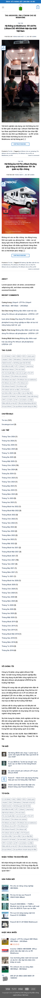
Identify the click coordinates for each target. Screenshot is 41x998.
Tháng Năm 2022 (8, 535)
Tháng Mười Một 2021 (10, 552)
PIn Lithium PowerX (8, 386)
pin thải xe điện (7, 393)
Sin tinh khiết (22, 396)
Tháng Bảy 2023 (8, 486)
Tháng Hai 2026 (8, 441)
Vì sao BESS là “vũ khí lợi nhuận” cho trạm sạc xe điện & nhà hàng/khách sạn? (22, 764)
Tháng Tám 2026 (8, 437)
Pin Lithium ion (22, 383)
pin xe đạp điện (27, 393)
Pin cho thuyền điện (8, 373)
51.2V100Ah (6, 356)
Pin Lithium (14, 265)
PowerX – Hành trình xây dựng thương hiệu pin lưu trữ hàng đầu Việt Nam (23, 779)
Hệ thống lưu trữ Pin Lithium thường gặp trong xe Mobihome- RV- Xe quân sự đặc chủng (21, 166)
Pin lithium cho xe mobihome (27, 379)
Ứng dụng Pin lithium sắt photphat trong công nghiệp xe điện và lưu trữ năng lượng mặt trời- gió (20, 322)
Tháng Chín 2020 (8, 589)
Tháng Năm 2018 (8, 642)
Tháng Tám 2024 (8, 470)
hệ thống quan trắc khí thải (22, 363)
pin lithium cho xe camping (27, 151)
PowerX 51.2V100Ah (8, 396)
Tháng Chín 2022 (8, 519)
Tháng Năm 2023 (8, 494)
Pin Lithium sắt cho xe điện (10, 389)
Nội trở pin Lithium (8, 369)
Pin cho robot (20, 369)
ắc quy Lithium (7, 406)
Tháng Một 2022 (8, 544)
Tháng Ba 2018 (7, 650)
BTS (24, 356)
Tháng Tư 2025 (7, 453)
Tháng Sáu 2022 (8, 531)
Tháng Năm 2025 (8, 449)
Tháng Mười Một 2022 (10, 511)
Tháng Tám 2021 (8, 564)
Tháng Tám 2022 (8, 523)
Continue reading (20, 144)
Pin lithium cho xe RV (25, 153)
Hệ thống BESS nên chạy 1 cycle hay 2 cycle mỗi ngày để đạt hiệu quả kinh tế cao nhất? (23, 755)
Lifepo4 (22, 366)
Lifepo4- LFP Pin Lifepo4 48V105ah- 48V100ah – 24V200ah (16, 304)
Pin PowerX (25, 389)
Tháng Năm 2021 (8, 572)
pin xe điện (17, 393)
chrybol (4, 359)
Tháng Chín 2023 (8, 478)
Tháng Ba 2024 (7, 474)
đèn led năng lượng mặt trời (27, 403)
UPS (3, 400)
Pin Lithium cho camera (19, 376)
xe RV (11, 155)
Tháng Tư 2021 (7, 576)
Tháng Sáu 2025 (8, 445)
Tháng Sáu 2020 (8, 597)
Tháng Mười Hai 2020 (10, 581)
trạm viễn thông (32, 396)
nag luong (30, 366)
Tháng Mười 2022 (8, 515)
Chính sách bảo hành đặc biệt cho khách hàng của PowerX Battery (21, 786)
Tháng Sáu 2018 (8, 638)
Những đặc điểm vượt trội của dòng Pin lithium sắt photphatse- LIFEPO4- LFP (20, 312)
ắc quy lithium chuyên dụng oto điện (25, 406)
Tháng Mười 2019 (8, 622)
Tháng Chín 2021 (8, 560)
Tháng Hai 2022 (8, 539)
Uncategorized (8, 424)
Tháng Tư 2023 (7, 498)
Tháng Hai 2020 (8, 613)
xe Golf (9, 400)
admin (34, 36)
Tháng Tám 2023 (8, 482)
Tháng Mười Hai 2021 (10, 548)
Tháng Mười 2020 (8, 585)
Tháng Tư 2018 (7, 646)
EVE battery (22, 262)
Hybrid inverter (7, 363)
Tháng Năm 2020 (8, 601)
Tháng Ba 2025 (7, 457)
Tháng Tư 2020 (7, 605)
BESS (19, 356)
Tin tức (20, 23)
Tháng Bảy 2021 (8, 568)
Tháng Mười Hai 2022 (10, 507)
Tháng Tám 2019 (8, 630)
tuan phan (6, 319)
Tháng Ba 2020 (7, 609)
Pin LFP (30, 373)
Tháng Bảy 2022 (8, 527)
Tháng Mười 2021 (8, 556)
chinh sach (31, 356)
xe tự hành (23, 400)
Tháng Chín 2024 (8, 465)
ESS (10, 359)
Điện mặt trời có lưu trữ (9, 403)
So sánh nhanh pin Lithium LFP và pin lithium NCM (23, 772)
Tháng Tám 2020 (8, 593)
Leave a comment (33, 155)
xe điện (30, 400)
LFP (16, 366)
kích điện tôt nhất (7, 366)
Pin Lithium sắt (21, 386)
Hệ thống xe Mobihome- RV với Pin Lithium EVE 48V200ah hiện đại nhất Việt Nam (20, 28)
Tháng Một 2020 (8, 617)
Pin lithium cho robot (8, 379)
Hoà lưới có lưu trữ (28, 359)
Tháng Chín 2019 (8, 626)
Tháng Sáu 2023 (8, 490)
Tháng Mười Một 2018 (10, 634)
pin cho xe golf (21, 373)
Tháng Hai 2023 (8, 502)
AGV (13, 356)
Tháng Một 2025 (8, 461)
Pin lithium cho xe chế (26, 265)
